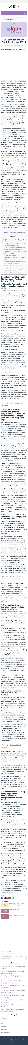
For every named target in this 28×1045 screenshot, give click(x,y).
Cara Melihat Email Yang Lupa (21, 956)
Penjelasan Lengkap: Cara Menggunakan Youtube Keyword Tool (13, 241)
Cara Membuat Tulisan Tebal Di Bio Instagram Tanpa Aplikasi (17, 904)
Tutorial (3, 1024)
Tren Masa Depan (6, 1032)
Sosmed (9, 951)
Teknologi (3, 1029)
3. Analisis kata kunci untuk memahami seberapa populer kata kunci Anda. (14, 257)
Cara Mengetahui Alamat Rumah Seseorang (6, 956)
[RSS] (14, 1)
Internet (3, 1021)
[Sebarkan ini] (2, 898)
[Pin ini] (7, 898)
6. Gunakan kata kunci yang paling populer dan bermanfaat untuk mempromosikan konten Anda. (14, 271)
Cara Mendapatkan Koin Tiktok (16, 915)
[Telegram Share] (10, 898)
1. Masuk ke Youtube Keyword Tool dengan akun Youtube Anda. (14, 245)
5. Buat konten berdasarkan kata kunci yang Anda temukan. (13, 266)
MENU (24, 13)
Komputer (3, 1018)
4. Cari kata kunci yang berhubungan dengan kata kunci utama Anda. (14, 262)
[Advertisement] (14, 65)
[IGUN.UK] (14, 6)
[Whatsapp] (13, 898)
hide (17, 236)
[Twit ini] (5, 898)
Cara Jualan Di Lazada (14, 909)
